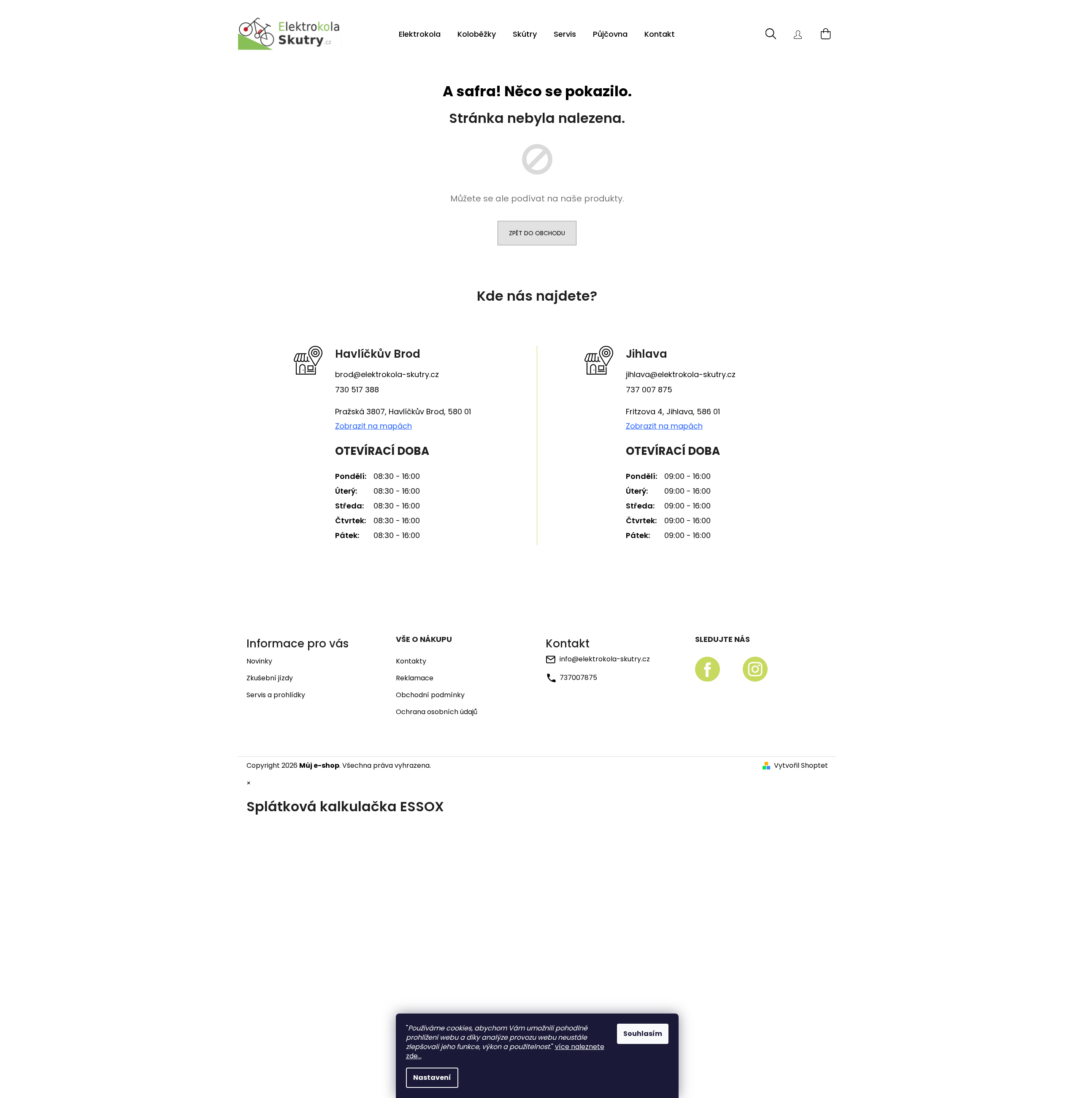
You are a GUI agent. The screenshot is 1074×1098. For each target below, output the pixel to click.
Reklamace (414, 678)
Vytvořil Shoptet (801, 765)
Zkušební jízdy (269, 678)
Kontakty (411, 661)
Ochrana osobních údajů (436, 712)
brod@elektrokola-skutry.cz (387, 374)
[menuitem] (419, 34)
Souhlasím (642, 1033)
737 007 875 (649, 389)
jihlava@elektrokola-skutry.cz (681, 374)
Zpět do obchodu (537, 233)
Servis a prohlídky (275, 695)
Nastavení (432, 1077)
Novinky (259, 661)
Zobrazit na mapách (373, 426)
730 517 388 (357, 389)
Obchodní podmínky (430, 695)
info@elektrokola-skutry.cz (605, 658)
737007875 (578, 677)
